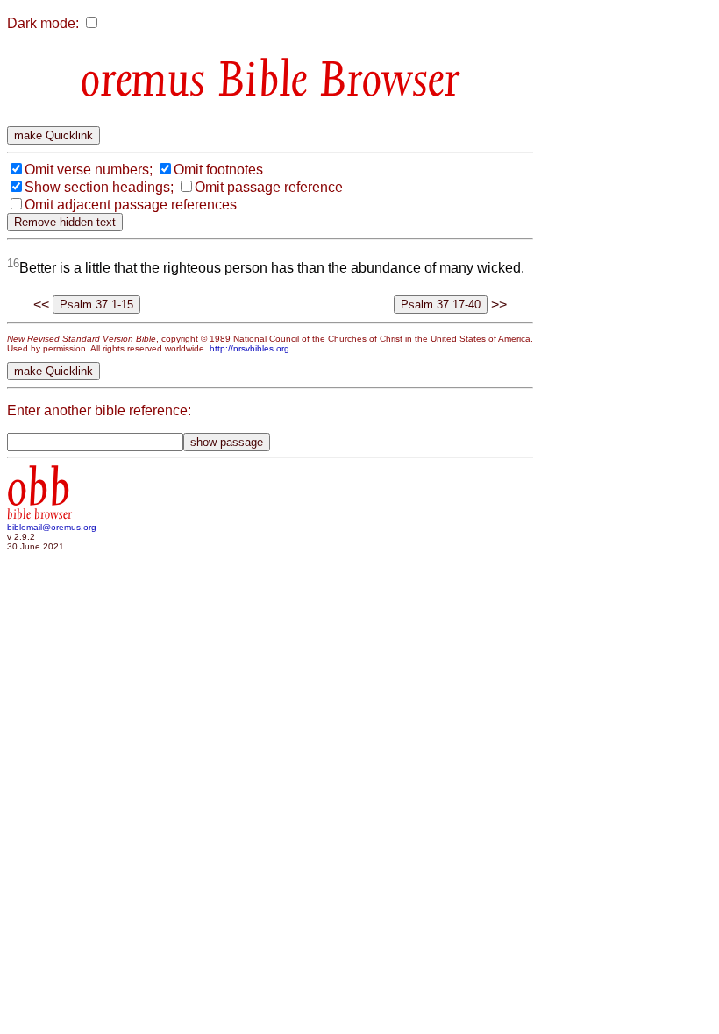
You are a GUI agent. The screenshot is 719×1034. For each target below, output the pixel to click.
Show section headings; (99, 187)
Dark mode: (43, 23)
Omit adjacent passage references (131, 204)
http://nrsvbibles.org (249, 348)
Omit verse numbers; (89, 169)
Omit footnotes (218, 169)
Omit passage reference (269, 187)
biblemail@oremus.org (51, 527)
